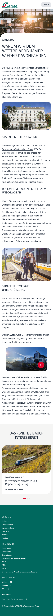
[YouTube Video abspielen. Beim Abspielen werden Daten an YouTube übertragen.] (41, 365)
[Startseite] (10, 4)
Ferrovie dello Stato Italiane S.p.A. (17, 149)
